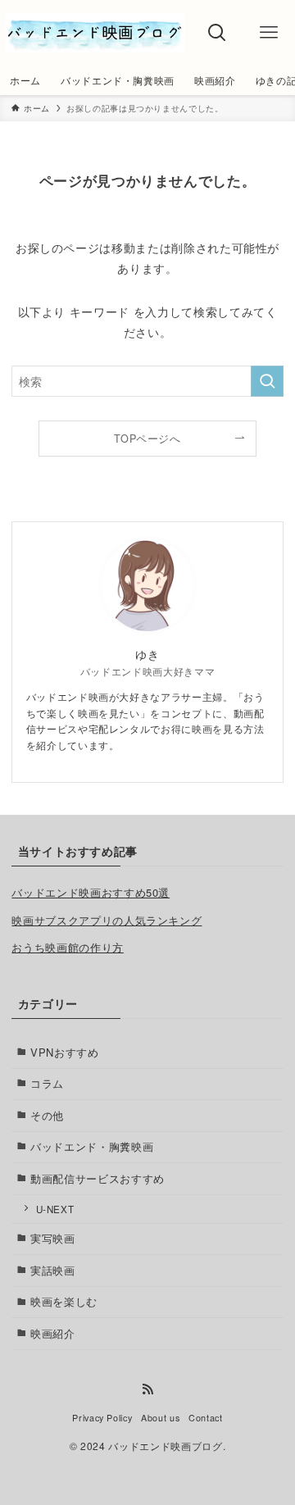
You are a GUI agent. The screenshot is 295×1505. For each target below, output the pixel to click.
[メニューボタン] (269, 33)
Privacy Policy (102, 1418)
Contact (205, 1418)
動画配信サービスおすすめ (97, 1178)
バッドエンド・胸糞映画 (91, 1146)
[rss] (147, 1389)
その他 (47, 1115)
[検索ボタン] (217, 33)
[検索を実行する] (267, 381)
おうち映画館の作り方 (67, 947)
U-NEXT (55, 1209)
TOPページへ (147, 438)
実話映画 (52, 1270)
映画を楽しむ (64, 1301)
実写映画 (52, 1238)
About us (160, 1418)
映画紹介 (52, 1333)
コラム (47, 1083)
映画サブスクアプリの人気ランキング (106, 920)
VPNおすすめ (64, 1052)
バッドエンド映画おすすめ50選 (90, 892)
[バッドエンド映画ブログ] (95, 33)
